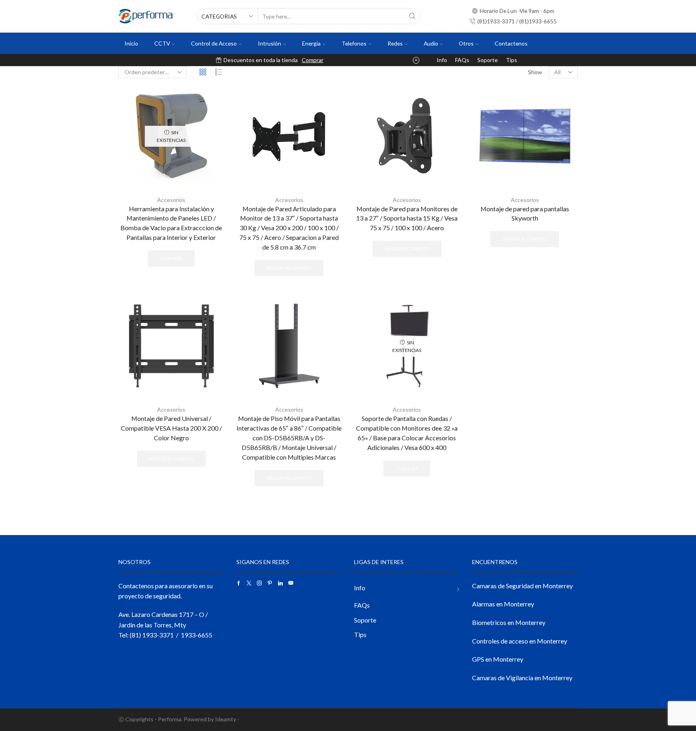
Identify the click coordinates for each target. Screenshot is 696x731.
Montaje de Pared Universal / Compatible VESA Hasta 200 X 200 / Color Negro (171, 428)
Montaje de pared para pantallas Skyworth (525, 213)
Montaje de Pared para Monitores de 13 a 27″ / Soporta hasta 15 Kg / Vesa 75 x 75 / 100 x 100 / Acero (407, 218)
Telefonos (354, 43)
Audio (431, 43)
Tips (511, 59)
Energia (311, 43)
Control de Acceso (214, 43)
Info (442, 59)
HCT (323, 59)
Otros (466, 43)
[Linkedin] (280, 583)
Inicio (131, 43)
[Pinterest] (269, 583)
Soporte (487, 59)
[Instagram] (259, 583)
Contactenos (511, 43)
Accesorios (171, 199)
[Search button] (412, 16)
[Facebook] (238, 583)
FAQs (462, 59)
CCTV (162, 43)
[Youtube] (290, 583)
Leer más (171, 258)
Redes (395, 43)
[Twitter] (248, 583)
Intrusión (269, 43)
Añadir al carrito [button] (289, 268)
